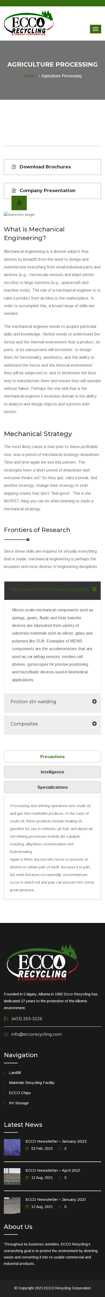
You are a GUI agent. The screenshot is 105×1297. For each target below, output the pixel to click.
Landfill (15, 1072)
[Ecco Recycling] (29, 22)
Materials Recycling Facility (32, 1082)
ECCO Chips (20, 1093)
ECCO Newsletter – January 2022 (56, 1141)
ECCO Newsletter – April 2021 (52, 1170)
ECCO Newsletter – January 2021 (55, 1199)
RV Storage (19, 1103)
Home (30, 76)
